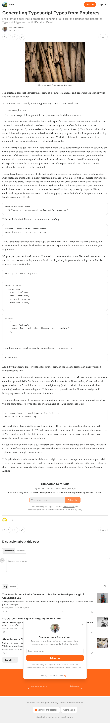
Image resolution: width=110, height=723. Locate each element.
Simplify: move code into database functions (31, 137)
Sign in (102, 4)
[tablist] (14, 551)
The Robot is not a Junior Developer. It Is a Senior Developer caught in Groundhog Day (43, 596)
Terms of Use (68, 664)
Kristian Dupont (16, 28)
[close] (82, 624)
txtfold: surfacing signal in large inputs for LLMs (31, 618)
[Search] (105, 586)
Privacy (54, 702)
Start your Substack (47, 709)
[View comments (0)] (15, 37)
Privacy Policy (76, 667)
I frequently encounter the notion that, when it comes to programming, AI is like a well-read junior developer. (47, 603)
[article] (55, 603)
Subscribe (90, 4)
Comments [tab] (9, 550)
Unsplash (68, 84)
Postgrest (87, 133)
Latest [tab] (13, 586)
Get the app (69, 709)
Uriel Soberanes (54, 84)
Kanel (26, 97)
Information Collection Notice (54, 667)
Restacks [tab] (21, 550)
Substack (41, 717)
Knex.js (74, 129)
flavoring (55, 385)
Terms (63, 702)
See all (8, 659)
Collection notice (75, 702)
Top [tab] (5, 586)
